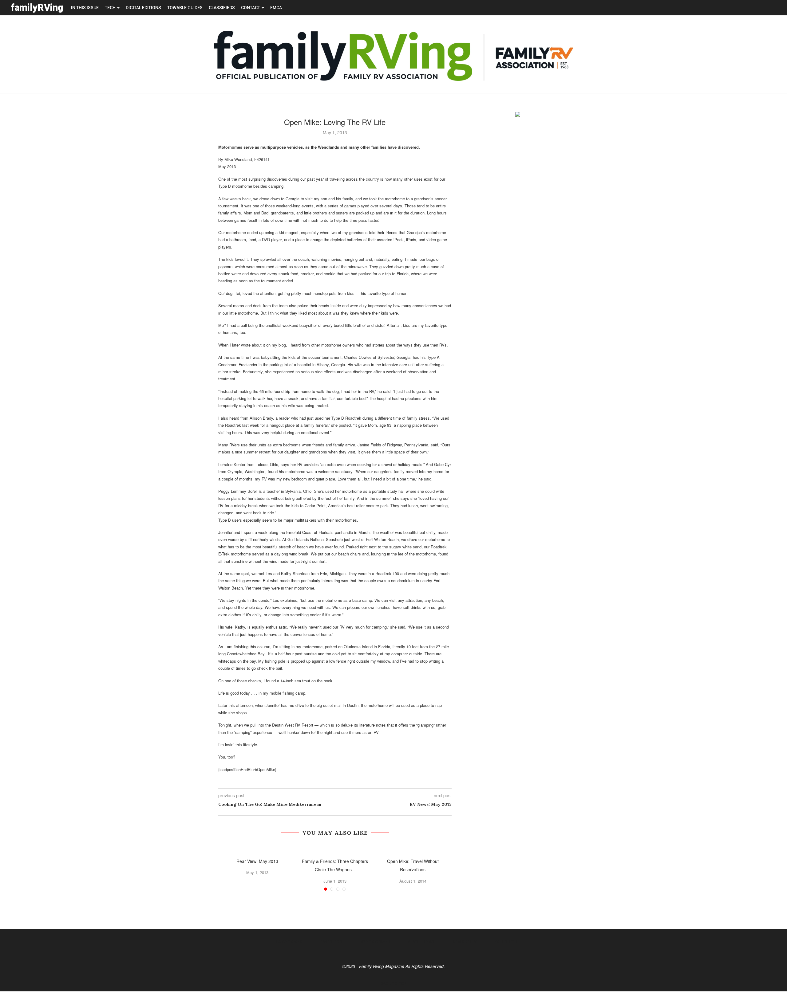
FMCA (276, 7)
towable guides (185, 7)
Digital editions (143, 7)
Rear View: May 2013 (257, 861)
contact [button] (251, 7)
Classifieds (222, 7)
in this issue (85, 7)
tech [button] (111, 7)
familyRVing (37, 7)
